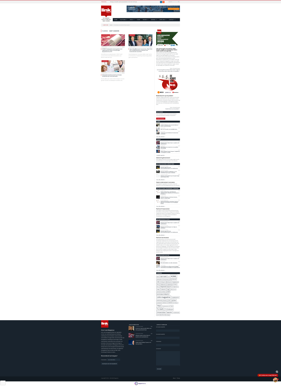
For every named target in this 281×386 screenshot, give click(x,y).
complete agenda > (160, 155)
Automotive (159, 279)
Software (176, 302)
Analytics (132, 35)
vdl (157, 315)
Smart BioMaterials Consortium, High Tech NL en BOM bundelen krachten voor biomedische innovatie (141, 50)
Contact (171, 19)
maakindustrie (175, 297)
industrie (163, 289)
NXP (169, 300)
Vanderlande (176, 312)
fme (157, 286)
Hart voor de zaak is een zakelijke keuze (169, 129)
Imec (158, 289)
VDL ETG (161, 315)
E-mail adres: (104, 359)
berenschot (165, 279)
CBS (158, 282)
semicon (165, 302)
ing (168, 289)
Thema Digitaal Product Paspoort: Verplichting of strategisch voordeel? (170, 152)
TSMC (171, 306)
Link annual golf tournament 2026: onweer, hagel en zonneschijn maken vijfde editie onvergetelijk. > (168, 70)
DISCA (131, 19)
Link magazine (163, 297)
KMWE (168, 291)
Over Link (162, 19)
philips (174, 300)
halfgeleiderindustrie (165, 286)
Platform (123, 19)
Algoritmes (105, 61)
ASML (173, 276)
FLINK (138, 19)
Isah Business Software (161, 291)
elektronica (163, 284)
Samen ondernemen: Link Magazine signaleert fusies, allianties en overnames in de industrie (170, 192)
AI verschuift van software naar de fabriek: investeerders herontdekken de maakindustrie (170, 267)
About (174, 378)
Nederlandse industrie (162, 300)
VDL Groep (167, 315)
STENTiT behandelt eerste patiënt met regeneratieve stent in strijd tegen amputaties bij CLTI (112, 50)
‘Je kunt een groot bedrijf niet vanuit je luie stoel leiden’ (169, 133)
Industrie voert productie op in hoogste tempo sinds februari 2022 (170, 176)
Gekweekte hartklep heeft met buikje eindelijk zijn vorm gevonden (112, 75)
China (162, 282)
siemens (170, 303)
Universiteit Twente (164, 312)
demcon (168, 282)
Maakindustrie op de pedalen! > (172, 109)
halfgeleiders (175, 286)
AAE (158, 276)
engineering (169, 284)
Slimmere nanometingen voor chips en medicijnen (169, 227)
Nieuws (145, 19)
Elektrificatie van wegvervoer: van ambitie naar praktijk (169, 148)
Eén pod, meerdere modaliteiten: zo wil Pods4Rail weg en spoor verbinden (169, 172)
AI (168, 276)
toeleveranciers (166, 306)
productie (159, 302)
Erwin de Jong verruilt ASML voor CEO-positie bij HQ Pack (143, 329)
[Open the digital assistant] (275, 380)
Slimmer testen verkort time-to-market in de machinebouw (170, 143)
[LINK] (106, 12)
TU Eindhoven (169, 309)
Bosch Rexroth (173, 279)
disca (158, 284)
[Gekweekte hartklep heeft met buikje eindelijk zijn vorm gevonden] (113, 66)
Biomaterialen (105, 35)
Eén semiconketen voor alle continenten (169, 262)
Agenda (153, 19)
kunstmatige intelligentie (163, 294)
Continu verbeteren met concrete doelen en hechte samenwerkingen (169, 125)
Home (115, 19)
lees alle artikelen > (160, 136)
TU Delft (160, 309)
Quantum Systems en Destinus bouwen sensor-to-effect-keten (169, 198)
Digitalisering (175, 282)
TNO (159, 306)
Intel (172, 289)
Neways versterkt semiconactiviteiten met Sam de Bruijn (123, 1)
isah (175, 289)
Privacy (178, 378)
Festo (175, 284)
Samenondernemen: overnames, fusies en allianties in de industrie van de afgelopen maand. (169, 202)
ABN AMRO (163, 277)
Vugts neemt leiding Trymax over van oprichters (143, 343)
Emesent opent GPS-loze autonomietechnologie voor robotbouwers (169, 168)
